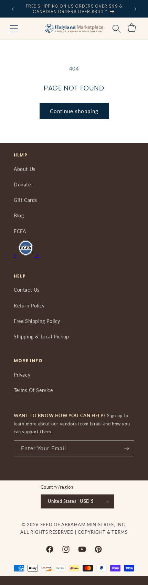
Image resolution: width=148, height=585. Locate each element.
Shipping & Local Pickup (41, 336)
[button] (13, 28)
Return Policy (29, 305)
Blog (19, 215)
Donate (22, 184)
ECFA (20, 231)
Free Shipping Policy (37, 321)
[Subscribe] (126, 448)
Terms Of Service (33, 390)
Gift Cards (25, 200)
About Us (24, 169)
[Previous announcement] (12, 9)
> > (26, 255)
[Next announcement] (135, 9)
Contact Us (27, 290)
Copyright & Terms (103, 532)
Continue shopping (74, 111)
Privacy (22, 375)
